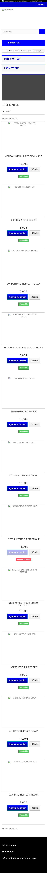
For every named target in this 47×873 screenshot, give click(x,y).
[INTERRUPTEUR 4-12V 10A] (23, 392)
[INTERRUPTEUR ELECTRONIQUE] (23, 520)
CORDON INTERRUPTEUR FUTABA (23, 284)
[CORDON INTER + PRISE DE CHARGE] (23, 137)
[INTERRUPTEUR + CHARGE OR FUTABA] (23, 329)
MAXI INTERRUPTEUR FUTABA (23, 731)
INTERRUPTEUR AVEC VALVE (23, 475)
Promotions (11, 68)
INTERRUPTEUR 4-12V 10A (23, 411)
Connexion (40, 4)
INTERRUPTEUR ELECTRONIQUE (23, 539)
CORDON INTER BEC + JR (23, 220)
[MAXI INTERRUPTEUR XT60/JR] (23, 776)
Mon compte (8, 851)
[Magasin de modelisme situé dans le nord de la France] (23, 1)
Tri (3, 111)
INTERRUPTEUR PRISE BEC (23, 667)
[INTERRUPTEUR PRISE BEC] (23, 648)
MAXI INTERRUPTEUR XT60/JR (23, 795)
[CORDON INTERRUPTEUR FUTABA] (23, 265)
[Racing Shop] (23, 16)
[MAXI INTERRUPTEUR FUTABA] (23, 712)
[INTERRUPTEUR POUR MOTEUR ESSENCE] (23, 584)
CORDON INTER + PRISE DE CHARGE (23, 156)
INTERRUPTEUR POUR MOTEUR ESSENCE (23, 604)
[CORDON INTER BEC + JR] (23, 201)
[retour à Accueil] (4, 50)
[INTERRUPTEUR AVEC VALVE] (23, 456)
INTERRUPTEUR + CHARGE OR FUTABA (23, 348)
